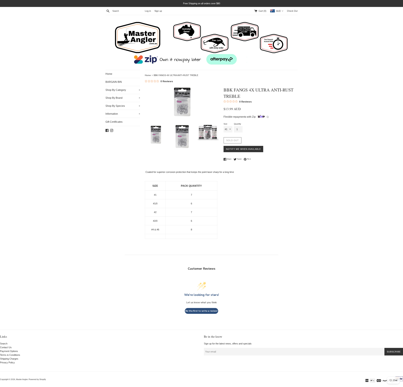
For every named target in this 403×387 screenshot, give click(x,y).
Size (225, 124)
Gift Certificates (113, 121)
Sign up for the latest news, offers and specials (228, 343)
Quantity (237, 124)
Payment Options (9, 351)
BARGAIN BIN (113, 82)
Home (108, 74)
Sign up (158, 11)
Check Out (292, 11)
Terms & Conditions (10, 355)
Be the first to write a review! (201, 310)
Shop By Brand (122, 98)
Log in (148, 11)
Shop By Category (122, 90)
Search (3, 343)
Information (122, 113)
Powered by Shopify (37, 379)
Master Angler (22, 379)
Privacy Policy (7, 362)
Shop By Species (122, 106)
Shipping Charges (9, 358)
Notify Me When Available (243, 149)
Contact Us (6, 347)
